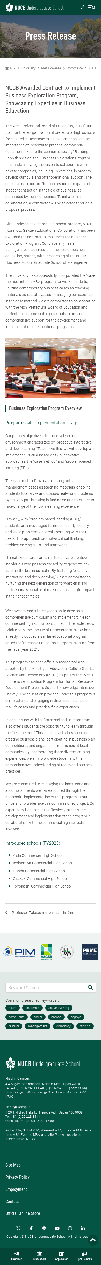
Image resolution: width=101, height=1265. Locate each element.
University (28, 68)
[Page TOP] (93, 1240)
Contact (12, 1201)
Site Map (13, 1165)
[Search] (90, 987)
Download (16, 1259)
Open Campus (84, 1259)
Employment (16, 1189)
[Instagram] (70, 1228)
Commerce (75, 68)
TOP (12, 68)
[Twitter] (18, 1228)
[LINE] (44, 1228)
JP (82, 7)
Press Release (51, 68)
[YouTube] (57, 1228)
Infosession (39, 1259)
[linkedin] (82, 1228)
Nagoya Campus (17, 1107)
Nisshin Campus (17, 1078)
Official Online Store (22, 1213)
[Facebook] (31, 1228)
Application (61, 1259)
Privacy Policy (17, 1177)
